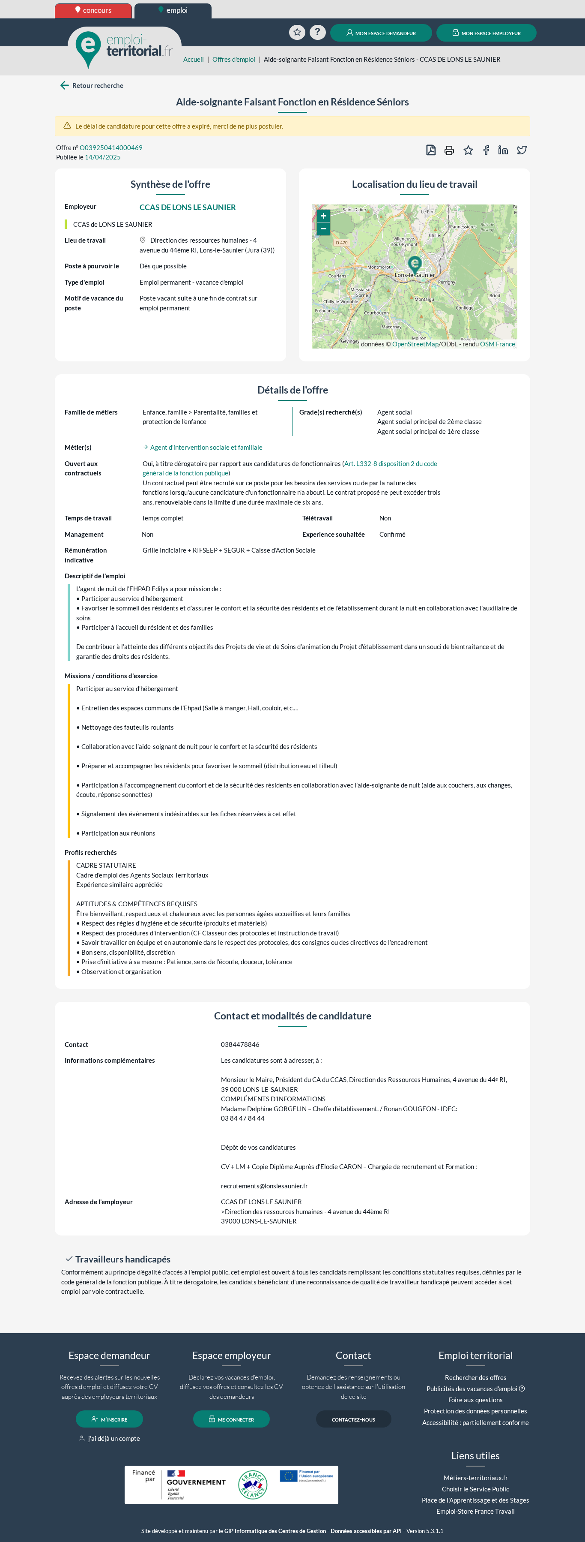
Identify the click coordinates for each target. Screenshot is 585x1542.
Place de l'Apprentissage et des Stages (475, 1500)
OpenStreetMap (415, 344)
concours (96, 10)
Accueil (193, 59)
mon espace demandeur (385, 32)
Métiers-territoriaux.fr (476, 1478)
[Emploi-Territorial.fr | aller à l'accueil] (124, 49)
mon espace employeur (490, 32)
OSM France (497, 344)
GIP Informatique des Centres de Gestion (275, 1531)
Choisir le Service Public (475, 1489)
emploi (176, 10)
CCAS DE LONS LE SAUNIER (188, 207)
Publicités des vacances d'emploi (472, 1388)
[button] (414, 266)
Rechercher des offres (476, 1377)
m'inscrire (113, 1419)
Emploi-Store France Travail (475, 1511)
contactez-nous (353, 1419)
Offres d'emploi (233, 59)
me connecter (235, 1419)
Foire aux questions (475, 1400)
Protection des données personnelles (475, 1411)
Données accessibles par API (366, 1531)
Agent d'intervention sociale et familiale (206, 447)
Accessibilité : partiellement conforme (475, 1422)
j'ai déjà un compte (113, 1438)
